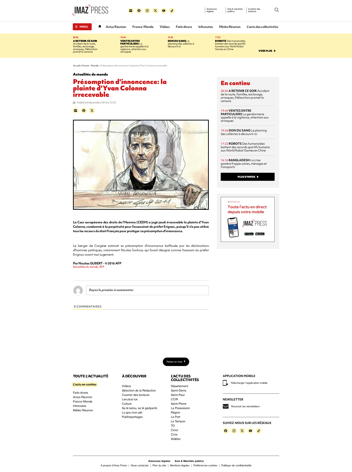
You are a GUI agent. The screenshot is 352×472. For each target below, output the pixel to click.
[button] (82, 26)
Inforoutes (205, 27)
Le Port (175, 417)
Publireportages (132, 417)
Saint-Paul (178, 395)
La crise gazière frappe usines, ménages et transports (244, 163)
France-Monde (142, 27)
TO (173, 426)
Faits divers (184, 27)
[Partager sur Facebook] (84, 111)
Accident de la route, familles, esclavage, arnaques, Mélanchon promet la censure (85, 46)
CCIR (174, 399)
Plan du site (159, 465)
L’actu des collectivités (262, 27)
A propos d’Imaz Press (114, 465)
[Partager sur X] (92, 111)
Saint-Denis (178, 390)
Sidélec (176, 439)
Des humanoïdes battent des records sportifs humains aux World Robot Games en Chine (230, 45)
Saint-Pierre (178, 404)
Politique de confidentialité (236, 465)
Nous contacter (140, 465)
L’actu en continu (84, 384)
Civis (174, 434)
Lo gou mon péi (132, 412)
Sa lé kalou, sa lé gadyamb (139, 408)
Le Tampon (178, 421)
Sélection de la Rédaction (139, 390)
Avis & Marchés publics (189, 461)
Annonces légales (212, 10)
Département (179, 386)
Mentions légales (179, 465)
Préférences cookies (205, 465)
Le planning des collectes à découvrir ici (181, 43)
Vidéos (165, 27)
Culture (127, 404)
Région (175, 412)
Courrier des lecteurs (254, 10)
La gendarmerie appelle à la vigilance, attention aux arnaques (134, 46)
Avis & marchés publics (235, 10)
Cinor (174, 430)
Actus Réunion (116, 27)
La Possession (180, 408)
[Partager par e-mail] (75, 111)
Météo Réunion (230, 27)
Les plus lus (130, 399)
